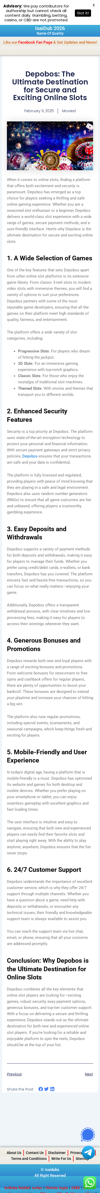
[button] (41, 1089)
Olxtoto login (56, 1188)
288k (75, 1188)
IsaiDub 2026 (50, 28)
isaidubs (52, 1169)
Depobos (30, 456)
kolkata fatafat (17, 1188)
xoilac (37, 1188)
